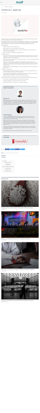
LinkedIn (17, 149)
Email (23, 149)
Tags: (2, 152)
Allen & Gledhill (7, 162)
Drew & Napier (8, 168)
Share (7, 149)
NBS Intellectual (8, 170)
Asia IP (2, 6)
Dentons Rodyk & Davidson (8, 166)
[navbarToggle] (1, 2)
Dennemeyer (8, 164)
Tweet (13, 149)
